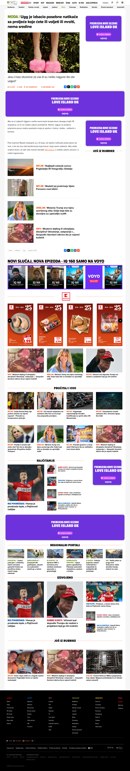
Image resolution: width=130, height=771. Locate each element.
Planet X (97, 717)
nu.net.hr (113, 757)
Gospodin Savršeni (54, 723)
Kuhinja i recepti (33, 7)
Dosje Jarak (10, 720)
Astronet (97, 701)
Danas (9, 698)
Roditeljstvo (84, 7)
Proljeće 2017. (32, 250)
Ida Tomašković (31, 87)
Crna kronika (10, 708)
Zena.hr (15, 757)
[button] (10, 268)
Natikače (17, 250)
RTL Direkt (9, 714)
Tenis (28, 717)
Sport (36, 2)
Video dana (98, 727)
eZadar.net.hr (104, 757)
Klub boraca (30, 708)
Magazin (50, 2)
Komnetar (98, 711)
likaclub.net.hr (31, 760)
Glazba (50, 708)
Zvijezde (51, 701)
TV (49, 714)
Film (50, 705)
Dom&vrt (21, 7)
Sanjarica (120, 708)
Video (120, 701)
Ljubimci (54, 7)
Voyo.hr (22, 757)
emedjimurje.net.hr (32, 757)
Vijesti (8, 701)
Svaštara (97, 720)
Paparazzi (51, 711)
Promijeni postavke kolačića (77, 748)
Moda (63, 7)
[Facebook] (65, 86)
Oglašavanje (19, 748)
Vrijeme (9, 723)
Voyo (50, 730)
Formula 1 (29, 727)
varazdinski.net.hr (64, 757)
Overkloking (98, 714)
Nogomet (29, 701)
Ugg (24, 250)
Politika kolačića (42, 748)
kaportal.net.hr (52, 757)
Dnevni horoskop (100, 708)
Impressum (10, 748)
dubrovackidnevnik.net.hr (90, 757)
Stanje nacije (10, 717)
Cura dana (98, 705)
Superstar (51, 720)
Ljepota (45, 7)
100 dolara (49, 149)
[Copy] (78, 86)
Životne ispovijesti (107, 7)
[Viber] (75, 86)
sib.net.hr (43, 757)
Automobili (120, 7)
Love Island (52, 717)
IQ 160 (81, 3)
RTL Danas (9, 711)
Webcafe (60, 2)
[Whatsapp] (71, 86)
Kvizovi (97, 723)
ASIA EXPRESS (92, 3)
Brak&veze (11, 7)
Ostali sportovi (31, 720)
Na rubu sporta (31, 711)
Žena (68, 2)
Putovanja (72, 7)
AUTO (74, 3)
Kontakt (64, 748)
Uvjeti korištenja (30, 748)
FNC (28, 723)
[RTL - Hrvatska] (110, 748)
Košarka (29, 714)
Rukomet (29, 705)
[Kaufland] (65, 297)
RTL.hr (9, 757)
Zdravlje (94, 7)
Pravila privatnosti (54, 748)
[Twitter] (68, 86)
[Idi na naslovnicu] (13, 4)
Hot (42, 2)
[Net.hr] (120, 748)
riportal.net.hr (76, 757)
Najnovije (120, 705)
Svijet (8, 705)
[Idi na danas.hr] (26, 2)
